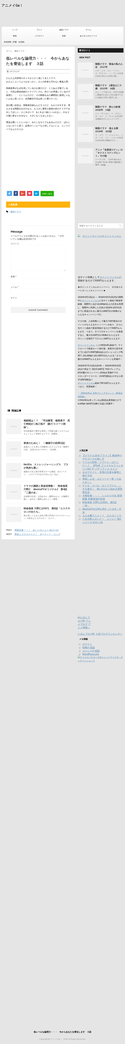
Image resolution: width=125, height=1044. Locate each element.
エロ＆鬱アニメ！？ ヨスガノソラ (101, 515)
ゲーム (88, 30)
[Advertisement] (57, 17)
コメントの (91, 650)
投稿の (88, 647)
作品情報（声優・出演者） (15, 42)
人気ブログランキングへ (109, 633)
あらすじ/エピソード (88, 36)
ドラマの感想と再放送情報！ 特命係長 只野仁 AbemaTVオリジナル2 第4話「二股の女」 (46, 489)
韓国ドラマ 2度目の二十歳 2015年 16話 (108, 87)
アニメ (39, 30)
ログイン (87, 644)
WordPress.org (90, 654)
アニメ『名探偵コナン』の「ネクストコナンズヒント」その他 (109, 152)
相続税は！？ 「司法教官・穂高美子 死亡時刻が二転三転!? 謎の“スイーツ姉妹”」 (47, 424)
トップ (15, 30)
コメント (15, 243)
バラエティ (39, 36)
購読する (85, 50)
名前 (13, 276)
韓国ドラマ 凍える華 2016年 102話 (107, 130)
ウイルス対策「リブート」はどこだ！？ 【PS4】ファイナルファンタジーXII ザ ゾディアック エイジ (102, 465)
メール (14, 287)
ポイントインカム (109, 277)
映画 (15, 36)
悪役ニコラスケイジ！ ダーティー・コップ (37, 534)
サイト (14, 297)
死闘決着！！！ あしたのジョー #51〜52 (36, 530)
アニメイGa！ (12, 5)
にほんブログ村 (86, 633)
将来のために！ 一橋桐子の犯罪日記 (44, 442)
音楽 (64, 36)
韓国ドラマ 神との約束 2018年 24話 (109, 108)
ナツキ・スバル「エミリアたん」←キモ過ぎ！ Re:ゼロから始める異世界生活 (102, 489)
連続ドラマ (63, 30)
